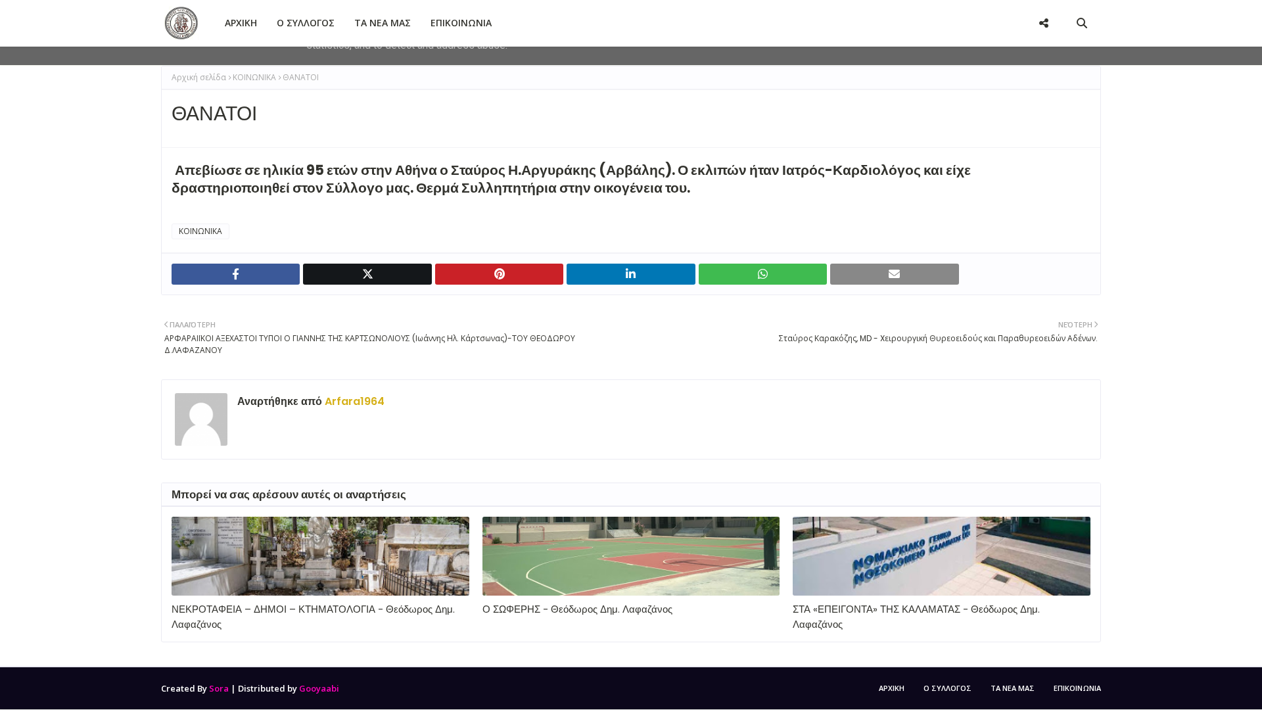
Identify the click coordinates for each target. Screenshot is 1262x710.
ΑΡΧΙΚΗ (891, 688)
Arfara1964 (353, 401)
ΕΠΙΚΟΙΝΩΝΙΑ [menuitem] (461, 22)
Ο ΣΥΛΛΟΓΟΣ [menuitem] (306, 22)
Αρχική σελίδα (199, 77)
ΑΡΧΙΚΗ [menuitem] (241, 22)
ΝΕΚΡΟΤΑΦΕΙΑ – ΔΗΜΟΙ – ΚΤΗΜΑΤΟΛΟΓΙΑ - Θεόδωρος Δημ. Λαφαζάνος (313, 616)
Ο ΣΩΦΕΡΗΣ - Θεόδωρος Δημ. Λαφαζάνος (577, 609)
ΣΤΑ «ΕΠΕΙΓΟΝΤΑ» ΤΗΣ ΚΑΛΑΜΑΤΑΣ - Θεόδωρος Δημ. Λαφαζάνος (916, 616)
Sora (219, 688)
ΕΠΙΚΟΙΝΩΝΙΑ (1077, 688)
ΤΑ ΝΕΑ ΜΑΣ (1013, 688)
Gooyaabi (319, 688)
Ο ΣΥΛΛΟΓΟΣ (947, 688)
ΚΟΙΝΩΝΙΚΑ (254, 77)
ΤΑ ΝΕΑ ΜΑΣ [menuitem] (382, 22)
